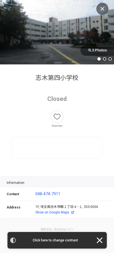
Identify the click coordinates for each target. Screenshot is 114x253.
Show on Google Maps (52, 212)
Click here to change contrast (55, 240)
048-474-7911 (47, 194)
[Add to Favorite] (57, 116)
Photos (99, 50)
